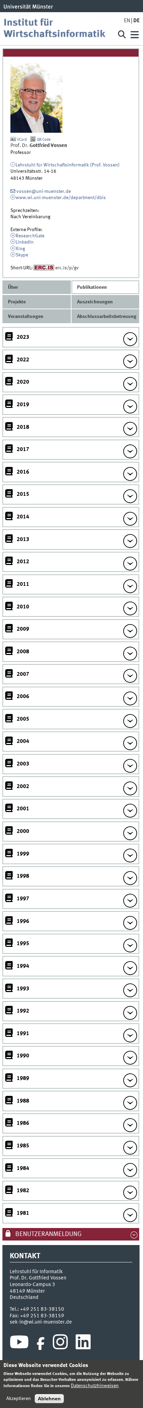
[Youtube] (19, 1343)
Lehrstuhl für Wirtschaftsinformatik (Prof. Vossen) (68, 165)
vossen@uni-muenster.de (43, 191)
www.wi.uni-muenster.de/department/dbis (61, 197)
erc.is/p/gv (67, 267)
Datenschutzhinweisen (95, 1385)
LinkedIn (25, 242)
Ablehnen (49, 1398)
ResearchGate (30, 236)
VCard (21, 140)
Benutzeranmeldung (48, 1234)
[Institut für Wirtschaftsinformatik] (57, 28)
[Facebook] (40, 1343)
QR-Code (43, 140)
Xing (20, 248)
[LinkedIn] (83, 1343)
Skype (22, 255)
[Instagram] (60, 1343)
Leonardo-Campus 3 (32, 1284)
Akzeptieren (18, 1398)
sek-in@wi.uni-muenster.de (41, 1322)
